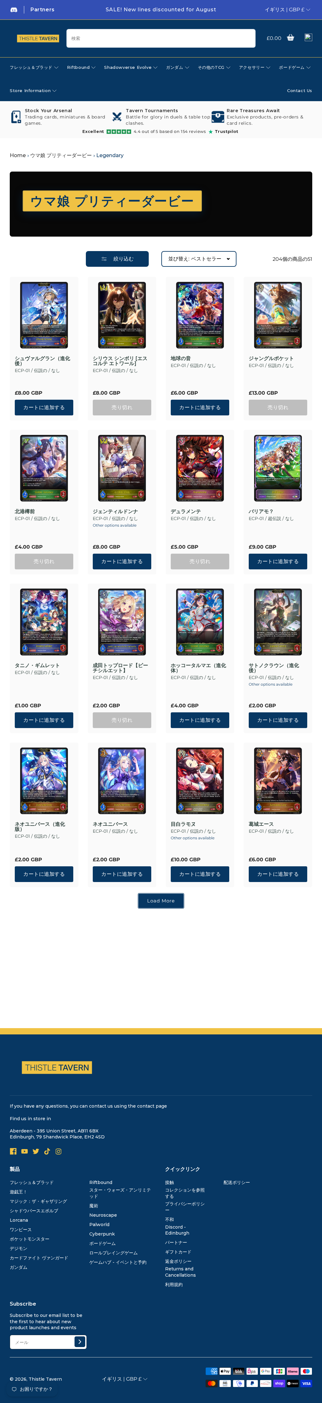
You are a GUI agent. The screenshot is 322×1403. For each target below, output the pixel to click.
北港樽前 (25, 511)
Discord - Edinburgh (177, 1230)
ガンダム (18, 1267)
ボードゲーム (102, 1243)
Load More (161, 901)
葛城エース (261, 824)
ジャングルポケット (271, 358)
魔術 (93, 1205)
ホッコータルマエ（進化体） (198, 668)
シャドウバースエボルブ (34, 1211)
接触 (169, 1182)
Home (18, 155)
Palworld (99, 1224)
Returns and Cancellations (180, 1272)
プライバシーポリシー (185, 1207)
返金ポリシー (178, 1261)
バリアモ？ (261, 511)
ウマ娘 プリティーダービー (61, 155)
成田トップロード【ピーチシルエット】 (120, 668)
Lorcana (19, 1220)
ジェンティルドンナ (115, 511)
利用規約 (174, 1284)
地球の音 (181, 358)
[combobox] (161, 38)
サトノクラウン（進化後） (274, 668)
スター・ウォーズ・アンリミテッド (120, 1193)
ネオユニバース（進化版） (40, 827)
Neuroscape (103, 1215)
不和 (169, 1219)
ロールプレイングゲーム (113, 1253)
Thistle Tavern (45, 1379)
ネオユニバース (110, 824)
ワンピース (21, 1229)
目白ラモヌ (183, 824)
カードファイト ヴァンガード (39, 1258)
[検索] (248, 38)
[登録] (80, 1341)
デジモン (18, 1248)
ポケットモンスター (29, 1239)
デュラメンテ (186, 511)
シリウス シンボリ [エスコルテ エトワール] (120, 361)
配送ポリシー (237, 1182)
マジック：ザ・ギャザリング (38, 1201)
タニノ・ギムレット (37, 665)
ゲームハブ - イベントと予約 (118, 1262)
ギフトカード (178, 1252)
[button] (290, 37)
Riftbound (100, 1182)
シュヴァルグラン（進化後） (42, 361)
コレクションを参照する (185, 1193)
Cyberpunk (102, 1234)
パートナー (176, 1242)
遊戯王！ (18, 1192)
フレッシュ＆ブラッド (32, 1182)
